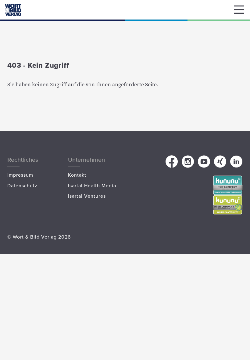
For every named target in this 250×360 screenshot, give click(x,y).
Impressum (20, 174)
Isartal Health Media (92, 185)
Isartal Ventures (87, 196)
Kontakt (77, 174)
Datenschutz (22, 185)
